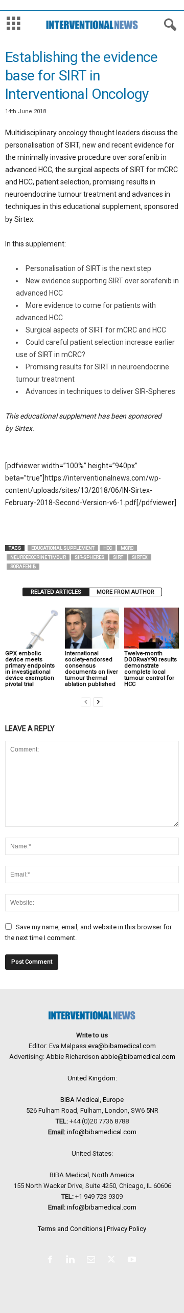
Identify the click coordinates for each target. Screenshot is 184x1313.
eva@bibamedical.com (122, 1046)
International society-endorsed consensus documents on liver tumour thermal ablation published (91, 668)
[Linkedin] (72, 1260)
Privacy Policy (126, 1229)
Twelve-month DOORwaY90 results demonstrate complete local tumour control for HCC (150, 668)
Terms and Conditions (70, 1229)
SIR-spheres (89, 557)
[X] (113, 1260)
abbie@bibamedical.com (138, 1056)
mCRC (127, 548)
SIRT (118, 557)
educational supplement (63, 548)
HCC (107, 548)
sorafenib (23, 566)
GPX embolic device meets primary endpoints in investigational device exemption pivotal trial (30, 668)
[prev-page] (86, 701)
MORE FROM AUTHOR (125, 592)
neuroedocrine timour (38, 557)
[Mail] (93, 1260)
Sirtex (140, 557)
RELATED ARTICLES (56, 592)
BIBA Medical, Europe (92, 1099)
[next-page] (98, 701)
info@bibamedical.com (101, 1132)
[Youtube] (133, 1260)
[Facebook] (52, 1260)
